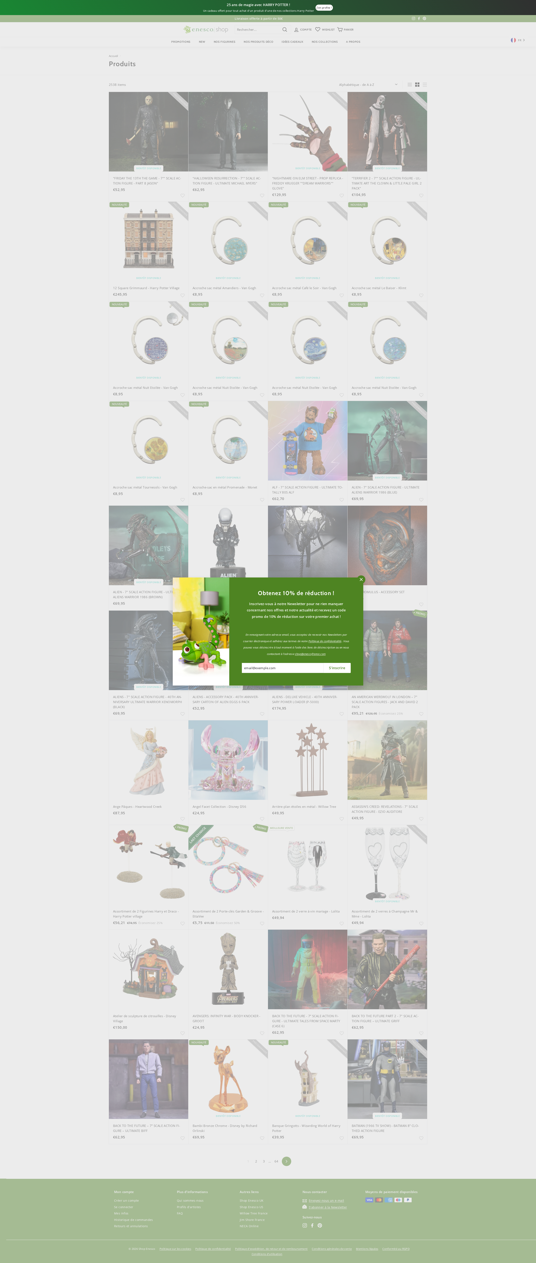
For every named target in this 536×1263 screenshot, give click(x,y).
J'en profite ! (324, 7)
